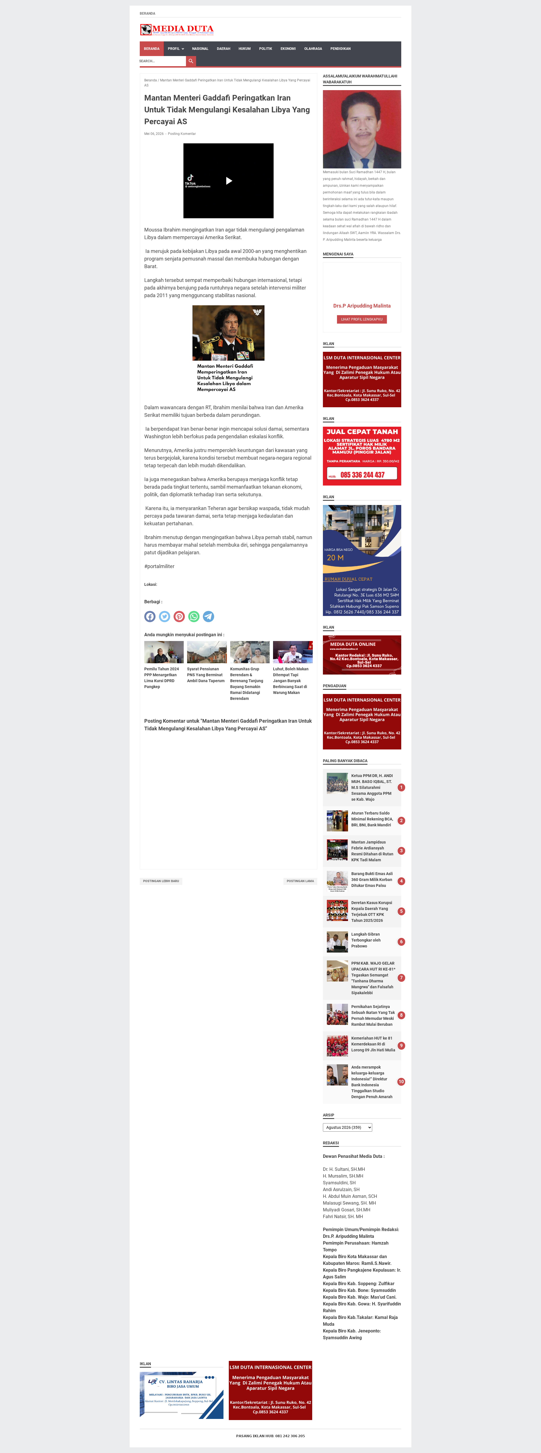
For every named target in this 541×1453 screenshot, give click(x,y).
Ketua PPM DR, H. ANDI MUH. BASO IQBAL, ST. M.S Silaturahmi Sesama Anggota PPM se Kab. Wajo (372, 787)
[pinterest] (179, 616)
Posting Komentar (182, 134)
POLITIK (265, 49)
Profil (174, 49)
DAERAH (223, 49)
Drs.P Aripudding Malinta (362, 306)
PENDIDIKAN (341, 49)
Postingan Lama (300, 881)
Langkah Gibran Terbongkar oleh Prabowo (366, 940)
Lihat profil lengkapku (362, 319)
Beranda (147, 13)
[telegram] (208, 616)
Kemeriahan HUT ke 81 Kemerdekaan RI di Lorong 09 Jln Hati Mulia (373, 1044)
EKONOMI (288, 49)
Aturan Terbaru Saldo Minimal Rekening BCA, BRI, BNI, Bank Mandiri (372, 819)
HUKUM (245, 49)
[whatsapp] (193, 616)
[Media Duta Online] (177, 29)
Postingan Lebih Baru (161, 881)
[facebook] (150, 616)
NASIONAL (200, 49)
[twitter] (164, 616)
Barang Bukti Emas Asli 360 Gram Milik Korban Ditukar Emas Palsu (372, 879)
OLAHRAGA (313, 49)
